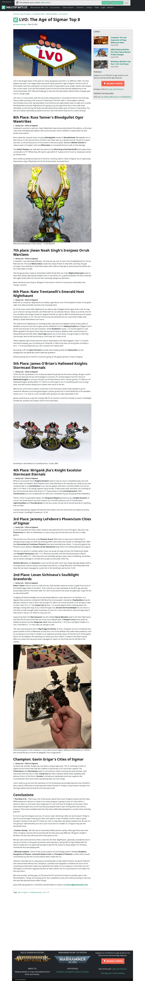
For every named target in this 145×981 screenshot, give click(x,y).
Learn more (45, 2)
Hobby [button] (89, 7)
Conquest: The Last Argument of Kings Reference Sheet (119, 40)
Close (126, 3)
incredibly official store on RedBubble (116, 97)
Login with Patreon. (116, 89)
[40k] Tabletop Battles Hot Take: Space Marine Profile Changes (120, 52)
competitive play (35, 892)
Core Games (63, 14)
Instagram (70, 972)
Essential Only (117, 3)
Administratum (6, 2)
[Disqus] (72, 921)
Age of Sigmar (26, 14)
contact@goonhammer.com (76, 885)
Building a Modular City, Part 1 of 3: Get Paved (121, 62)
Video (97, 7)
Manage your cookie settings (113, 973)
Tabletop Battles (51, 14)
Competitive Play (38, 14)
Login (103, 7)
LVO (44, 892)
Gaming (16, 14)
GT (48, 892)
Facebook (60, 972)
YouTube (85, 972)
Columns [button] (79, 7)
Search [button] (110, 7)
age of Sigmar (23, 892)
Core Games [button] (54, 7)
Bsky (78, 972)
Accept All (106, 3)
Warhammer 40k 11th (39, 7)
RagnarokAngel (20, 24)
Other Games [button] (67, 7)
